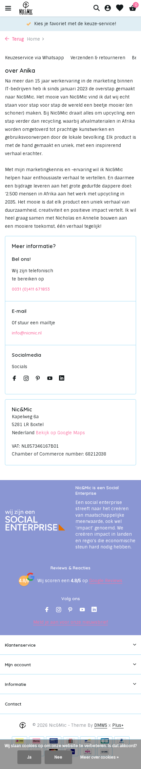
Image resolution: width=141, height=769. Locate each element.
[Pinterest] (38, 379)
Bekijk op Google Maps (60, 433)
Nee (58, 757)
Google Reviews (105, 580)
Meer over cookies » (99, 757)
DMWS (100, 725)
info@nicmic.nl (27, 332)
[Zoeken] (96, 8)
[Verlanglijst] (119, 8)
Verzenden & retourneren (97, 58)
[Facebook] (14, 379)
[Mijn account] (108, 8)
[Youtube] (49, 379)
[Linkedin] (61, 379)
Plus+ (118, 725)
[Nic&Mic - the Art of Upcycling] (37, 8)
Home (33, 39)
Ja (29, 757)
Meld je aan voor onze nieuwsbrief (70, 622)
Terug (17, 39)
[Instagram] (26, 379)
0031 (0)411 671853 (31, 289)
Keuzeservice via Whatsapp (34, 58)
